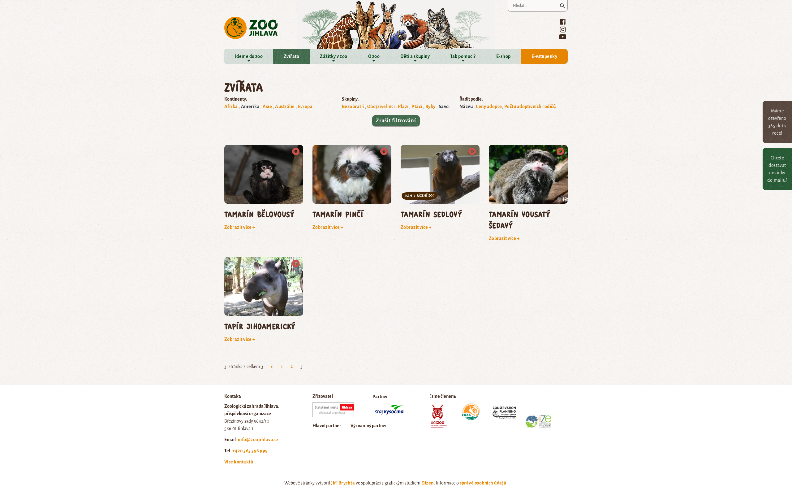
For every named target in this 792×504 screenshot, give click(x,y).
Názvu (466, 106)
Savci (444, 106)
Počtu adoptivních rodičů (530, 106)
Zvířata (291, 56)
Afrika (231, 106)
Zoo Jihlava (251, 28)
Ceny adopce (489, 106)
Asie (267, 106)
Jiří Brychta (343, 482)
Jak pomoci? (462, 56)
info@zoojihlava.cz (258, 439)
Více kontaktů (238, 461)
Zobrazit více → (239, 227)
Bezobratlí (353, 106)
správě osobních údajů (483, 482)
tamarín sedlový (431, 214)
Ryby (430, 106)
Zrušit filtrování (396, 121)
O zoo (374, 56)
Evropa (305, 106)
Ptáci (416, 106)
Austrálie (285, 106)
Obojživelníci (381, 106)
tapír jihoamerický (259, 326)
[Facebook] (563, 22)
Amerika (250, 106)
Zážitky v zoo (333, 56)
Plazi (403, 106)
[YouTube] (562, 36)
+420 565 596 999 (250, 450)
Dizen (427, 482)
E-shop (503, 56)
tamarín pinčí (337, 214)
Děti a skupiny (415, 56)
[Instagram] (563, 29)
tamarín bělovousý (259, 214)
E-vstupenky (544, 56)
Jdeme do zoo (249, 56)
